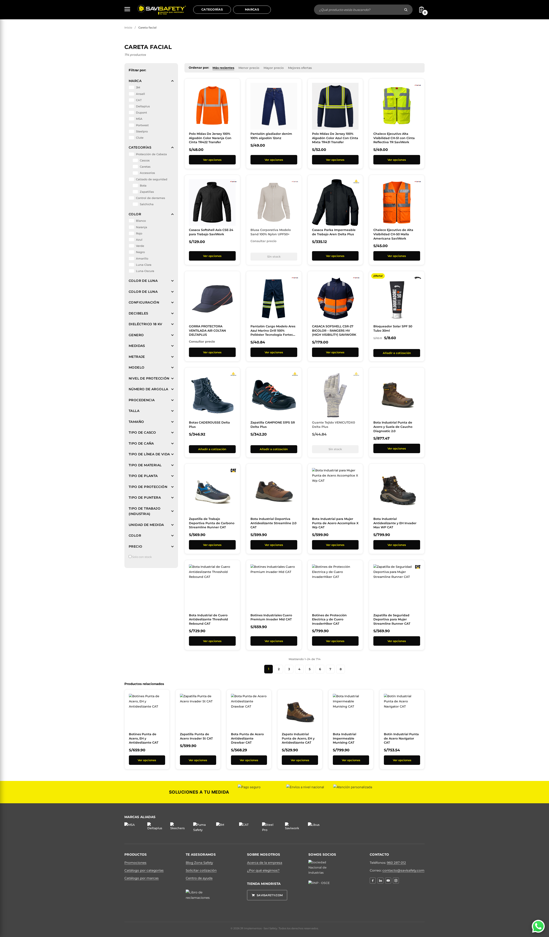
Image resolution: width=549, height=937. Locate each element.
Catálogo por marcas (141, 878)
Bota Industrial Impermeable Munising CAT (344, 738)
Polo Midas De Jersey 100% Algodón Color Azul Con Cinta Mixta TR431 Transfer (335, 138)
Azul (139, 239)
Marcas (252, 9)
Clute (139, 137)
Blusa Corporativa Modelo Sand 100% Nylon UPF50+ (270, 232)
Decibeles (138, 313)
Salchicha (147, 204)
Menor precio (248, 68)
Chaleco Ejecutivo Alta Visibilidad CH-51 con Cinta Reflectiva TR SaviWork (394, 138)
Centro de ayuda (199, 878)
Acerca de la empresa (264, 863)
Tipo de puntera (145, 497)
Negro (140, 252)
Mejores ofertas (300, 68)
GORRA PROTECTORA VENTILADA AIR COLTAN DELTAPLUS (207, 330)
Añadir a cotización (397, 353)
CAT (139, 100)
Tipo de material (145, 465)
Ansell (140, 94)
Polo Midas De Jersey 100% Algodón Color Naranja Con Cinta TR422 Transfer (210, 138)
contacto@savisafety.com (403, 870)
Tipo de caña (141, 443)
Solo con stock (141, 557)
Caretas (145, 166)
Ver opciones (212, 159)
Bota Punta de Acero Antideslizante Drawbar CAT (247, 738)
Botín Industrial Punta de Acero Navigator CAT (401, 738)
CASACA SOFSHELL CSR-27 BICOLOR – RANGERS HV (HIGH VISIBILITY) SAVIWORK (334, 330)
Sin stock (274, 256)
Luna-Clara (143, 264)
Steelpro (142, 131)
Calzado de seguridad (151, 179)
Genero (136, 335)
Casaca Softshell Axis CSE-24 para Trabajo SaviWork (211, 232)
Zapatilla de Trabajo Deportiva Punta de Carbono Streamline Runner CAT (211, 523)
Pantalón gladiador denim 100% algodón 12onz (271, 136)
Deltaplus (143, 106)
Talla (134, 411)
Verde (140, 246)
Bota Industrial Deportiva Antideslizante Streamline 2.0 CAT (273, 523)
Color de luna (143, 281)
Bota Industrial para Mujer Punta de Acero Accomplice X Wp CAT (335, 523)
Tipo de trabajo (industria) (144, 511)
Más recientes (223, 68)
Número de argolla (148, 389)
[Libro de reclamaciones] (200, 900)
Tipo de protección (148, 487)
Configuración (144, 302)
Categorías (212, 9)
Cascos (145, 160)
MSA (139, 118)
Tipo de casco (142, 432)
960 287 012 (396, 863)
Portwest (142, 125)
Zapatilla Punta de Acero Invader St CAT (196, 736)
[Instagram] (396, 881)
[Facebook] (373, 881)
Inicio (128, 27)
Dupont (141, 112)
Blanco (141, 220)
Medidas (137, 346)
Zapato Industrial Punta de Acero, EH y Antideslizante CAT (298, 738)
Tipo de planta (143, 476)
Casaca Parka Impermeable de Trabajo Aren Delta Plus (334, 232)
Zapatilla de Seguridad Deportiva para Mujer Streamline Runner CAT (391, 619)
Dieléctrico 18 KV (145, 324)
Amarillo (142, 258)
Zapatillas (147, 191)
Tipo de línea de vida (149, 454)
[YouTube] (388, 881)
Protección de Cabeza (151, 154)
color (135, 535)
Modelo (136, 367)
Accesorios (147, 173)
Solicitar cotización (201, 870)
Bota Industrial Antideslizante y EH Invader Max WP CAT (394, 523)
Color (135, 214)
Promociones (135, 863)
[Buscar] (406, 10)
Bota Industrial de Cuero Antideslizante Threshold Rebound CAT (208, 619)
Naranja (141, 227)
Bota (143, 185)
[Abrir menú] (127, 9)
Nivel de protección (149, 378)
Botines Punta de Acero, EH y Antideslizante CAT (143, 738)
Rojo (139, 233)
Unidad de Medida (146, 525)
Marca (135, 81)
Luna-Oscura (145, 271)
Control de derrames (150, 198)
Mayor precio (274, 68)
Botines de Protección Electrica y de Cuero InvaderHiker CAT (329, 619)
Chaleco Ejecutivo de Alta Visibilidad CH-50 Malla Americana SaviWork (393, 234)
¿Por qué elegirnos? (263, 870)
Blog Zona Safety (199, 863)
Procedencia (142, 400)
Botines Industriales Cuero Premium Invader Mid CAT (271, 617)
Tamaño (136, 422)
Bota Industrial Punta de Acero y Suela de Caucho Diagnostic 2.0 (392, 427)
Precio (135, 546)
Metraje (137, 357)
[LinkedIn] (380, 881)
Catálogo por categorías (144, 870)
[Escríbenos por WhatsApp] (538, 926)
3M (138, 87)
